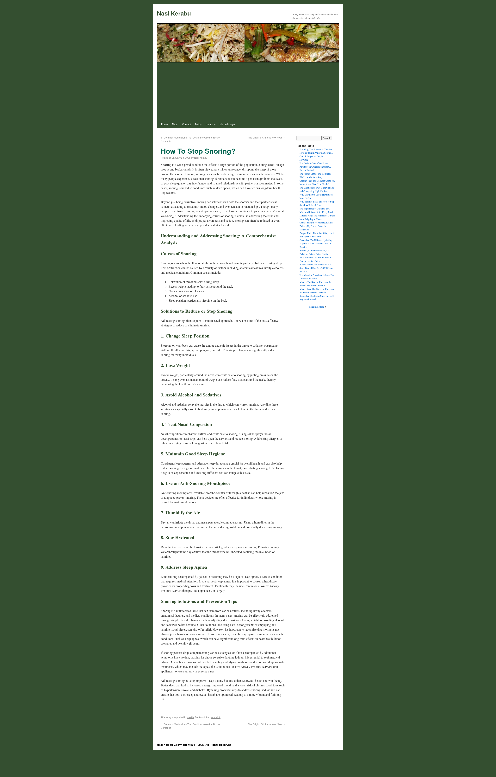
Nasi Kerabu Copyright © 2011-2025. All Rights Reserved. (194, 745)
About (175, 124)
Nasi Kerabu (174, 13)
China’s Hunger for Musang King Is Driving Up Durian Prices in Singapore (316, 226)
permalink (215, 717)
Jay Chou (304, 159)
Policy (198, 124)
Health (190, 717)
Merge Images (228, 124)
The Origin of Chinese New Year (266, 137)
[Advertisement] (248, 91)
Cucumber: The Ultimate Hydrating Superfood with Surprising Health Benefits (316, 243)
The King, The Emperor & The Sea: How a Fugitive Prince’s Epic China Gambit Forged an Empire (316, 153)
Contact (186, 124)
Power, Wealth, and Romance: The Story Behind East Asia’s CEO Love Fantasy (316, 268)
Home (164, 124)
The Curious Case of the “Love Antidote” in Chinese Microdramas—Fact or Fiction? (317, 167)
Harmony (211, 124)
